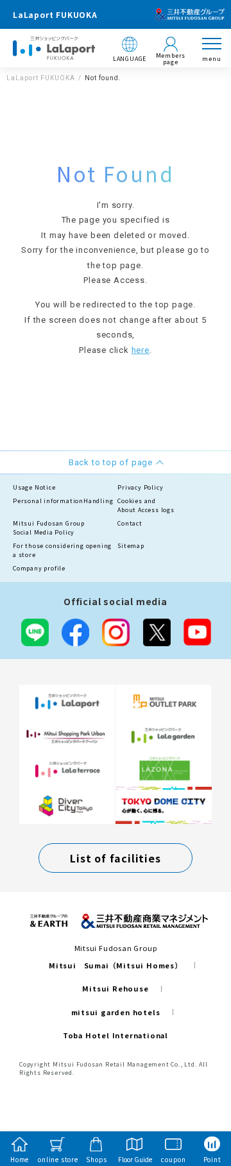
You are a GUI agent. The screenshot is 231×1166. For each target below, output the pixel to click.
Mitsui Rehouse (115, 988)
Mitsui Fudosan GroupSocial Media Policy (49, 527)
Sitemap (130, 546)
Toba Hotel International (115, 1035)
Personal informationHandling (63, 501)
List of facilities (115, 858)
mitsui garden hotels (115, 1012)
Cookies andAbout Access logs (146, 505)
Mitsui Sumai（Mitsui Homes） (115, 965)
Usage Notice (34, 487)
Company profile (39, 568)
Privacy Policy (140, 487)
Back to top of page (200, 1106)
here (141, 350)
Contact (129, 523)
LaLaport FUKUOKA (40, 77)
